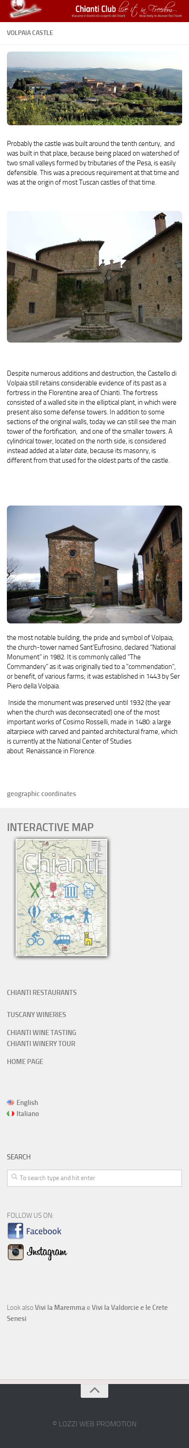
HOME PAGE (25, 1062)
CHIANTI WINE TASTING (41, 1033)
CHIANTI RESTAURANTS (42, 993)
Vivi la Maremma (60, 1307)
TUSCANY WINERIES (36, 1015)
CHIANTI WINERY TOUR (41, 1044)
